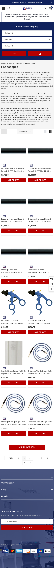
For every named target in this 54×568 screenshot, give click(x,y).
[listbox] (25, 131)
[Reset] (40, 53)
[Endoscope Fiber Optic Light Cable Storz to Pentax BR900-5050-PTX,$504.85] (40, 403)
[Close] (51, 2)
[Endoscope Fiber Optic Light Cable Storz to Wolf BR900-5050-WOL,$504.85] (40, 353)
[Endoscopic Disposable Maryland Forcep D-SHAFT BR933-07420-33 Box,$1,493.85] (40, 201)
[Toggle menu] (4, 8)
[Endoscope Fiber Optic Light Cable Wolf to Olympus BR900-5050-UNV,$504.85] (13, 403)
